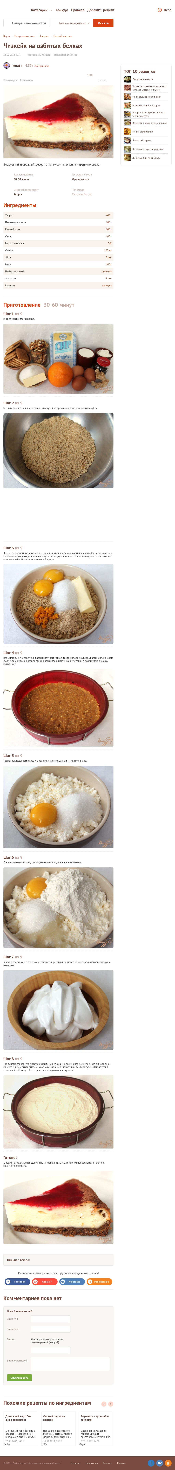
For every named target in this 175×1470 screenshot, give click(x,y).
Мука (8, 264)
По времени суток (25, 36)
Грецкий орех (12, 229)
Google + (47, 1281)
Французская (80, 179)
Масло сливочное (15, 243)
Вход (168, 10)
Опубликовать (19, 1377)
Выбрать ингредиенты (72, 23)
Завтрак (44, 36)
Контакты (107, 1463)
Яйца (8, 257)
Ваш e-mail (13, 1329)
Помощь (121, 1463)
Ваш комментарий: (17, 1360)
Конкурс (62, 10)
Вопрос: (11, 1339)
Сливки (9, 250)
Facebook (19, 1281)
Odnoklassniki (101, 1281)
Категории (39, 10)
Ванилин (10, 285)
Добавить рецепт (101, 10)
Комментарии (10, 80)
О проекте (76, 1463)
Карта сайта (92, 1463)
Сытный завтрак (62, 36)
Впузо (6, 36)
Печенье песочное (15, 222)
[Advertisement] (58, 515)
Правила (77, 10)
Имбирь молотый (14, 271)
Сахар (8, 236)
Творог (9, 215)
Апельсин (10, 278)
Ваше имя (12, 1318)
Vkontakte (74, 1281)
